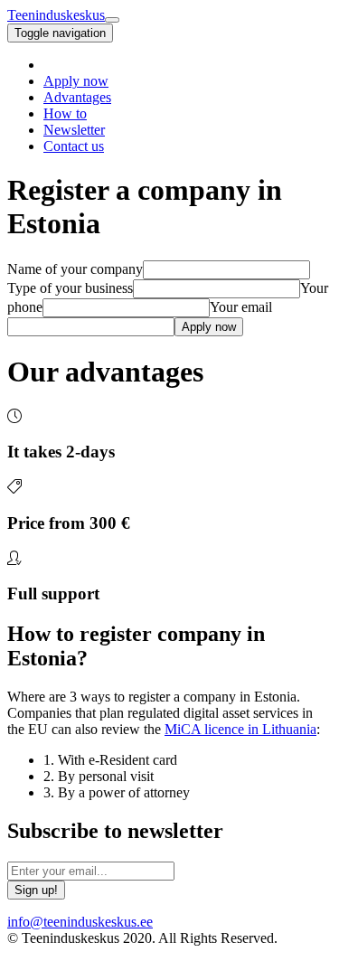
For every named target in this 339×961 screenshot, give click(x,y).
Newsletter (74, 129)
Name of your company (75, 269)
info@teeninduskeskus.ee (80, 921)
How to (65, 113)
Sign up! (36, 890)
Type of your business (70, 288)
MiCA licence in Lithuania (240, 729)
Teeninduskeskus (56, 15)
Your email (241, 307)
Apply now (75, 81)
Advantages (77, 97)
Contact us (73, 146)
